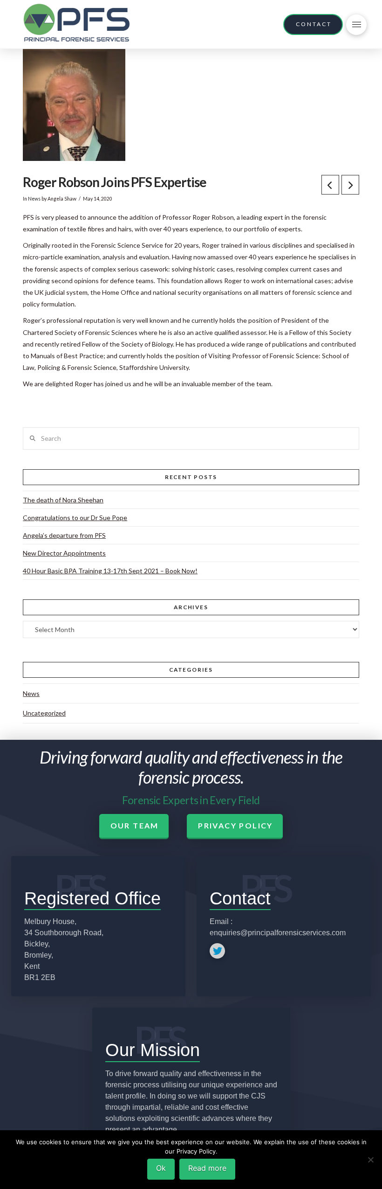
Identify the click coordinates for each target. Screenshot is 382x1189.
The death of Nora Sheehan (63, 500)
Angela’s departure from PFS (64, 535)
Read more (207, 1168)
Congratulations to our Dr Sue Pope (75, 517)
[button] (356, 24)
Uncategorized (44, 713)
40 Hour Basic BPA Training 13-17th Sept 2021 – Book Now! (110, 571)
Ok (161, 1168)
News (34, 199)
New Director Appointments (64, 553)
